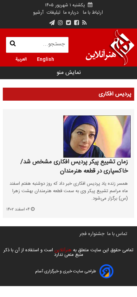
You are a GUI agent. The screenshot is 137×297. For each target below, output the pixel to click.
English (45, 59)
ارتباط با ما (92, 12)
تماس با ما (117, 234)
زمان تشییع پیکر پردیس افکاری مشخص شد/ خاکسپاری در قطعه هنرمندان (74, 167)
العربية (21, 59)
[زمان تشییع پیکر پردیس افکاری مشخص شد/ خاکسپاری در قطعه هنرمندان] (68, 136)
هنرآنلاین (62, 250)
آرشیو (38, 12)
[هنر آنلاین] (110, 47)
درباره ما (71, 12)
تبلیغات (52, 12)
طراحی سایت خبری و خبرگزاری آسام (65, 271)
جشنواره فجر (91, 234)
